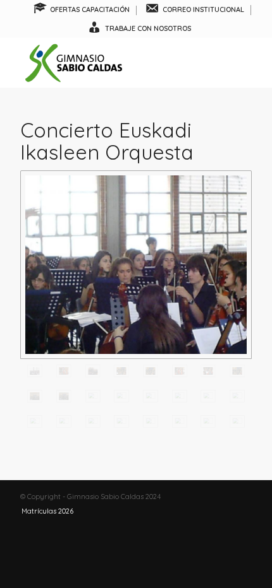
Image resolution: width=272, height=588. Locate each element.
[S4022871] (179, 421)
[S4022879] (179, 371)
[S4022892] (121, 396)
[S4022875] (63, 371)
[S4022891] (93, 396)
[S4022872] (208, 421)
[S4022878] (150, 371)
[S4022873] (237, 421)
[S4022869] (121, 421)
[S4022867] (63, 421)
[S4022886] (237, 371)
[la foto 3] (208, 396)
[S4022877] (121, 371)
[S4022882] (208, 371)
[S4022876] (93, 371)
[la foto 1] (150, 396)
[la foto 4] (237, 396)
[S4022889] (34, 396)
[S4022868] (93, 421)
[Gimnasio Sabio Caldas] (112, 62)
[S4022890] (63, 396)
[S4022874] (136, 264)
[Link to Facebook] (204, 496)
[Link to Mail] (242, 496)
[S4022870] (150, 421)
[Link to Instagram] (223, 496)
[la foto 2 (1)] (179, 396)
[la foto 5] (34, 421)
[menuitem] (82, 10)
